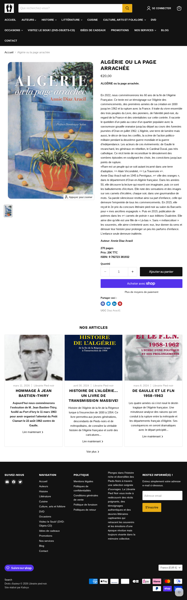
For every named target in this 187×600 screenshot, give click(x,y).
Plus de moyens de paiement (141, 291)
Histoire (48, 19)
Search (8, 579)
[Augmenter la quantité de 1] (132, 271)
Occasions (13, 30)
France (169, 567)
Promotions (120, 30)
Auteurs (28, 19)
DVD (153, 19)
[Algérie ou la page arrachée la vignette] (8, 211)
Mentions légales (83, 481)
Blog (165, 30)
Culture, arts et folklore (123, 19)
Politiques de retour (85, 509)
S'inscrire (151, 507)
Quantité (105, 263)
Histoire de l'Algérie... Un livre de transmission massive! (93, 395)
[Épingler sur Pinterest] (120, 303)
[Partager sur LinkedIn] (114, 303)
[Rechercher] (127, 8)
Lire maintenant (31, 432)
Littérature (71, 19)
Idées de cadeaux (93, 30)
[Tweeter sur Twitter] (108, 303)
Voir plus (91, 451)
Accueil (10, 19)
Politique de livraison (85, 504)
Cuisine (92, 19)
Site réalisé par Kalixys (17, 587)
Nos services (144, 30)
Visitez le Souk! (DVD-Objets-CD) (51, 30)
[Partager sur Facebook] (103, 303)
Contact (11, 40)
